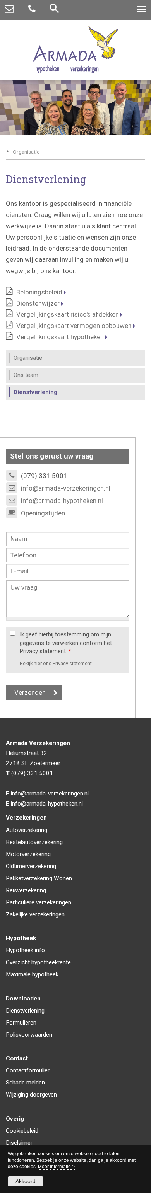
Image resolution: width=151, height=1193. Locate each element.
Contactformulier (28, 1070)
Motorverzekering (28, 854)
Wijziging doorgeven (31, 1094)
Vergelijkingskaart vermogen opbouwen (74, 325)
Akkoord (25, 1181)
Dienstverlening (25, 1010)
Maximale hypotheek (32, 974)
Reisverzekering (26, 890)
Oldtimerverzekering (31, 866)
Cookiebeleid (22, 1130)
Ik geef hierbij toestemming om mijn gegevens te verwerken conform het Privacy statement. (66, 643)
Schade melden (25, 1082)
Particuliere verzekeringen (38, 902)
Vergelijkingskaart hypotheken (60, 337)
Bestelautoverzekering (34, 842)
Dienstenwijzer (38, 303)
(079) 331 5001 (32, 773)
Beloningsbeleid (39, 292)
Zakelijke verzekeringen (35, 914)
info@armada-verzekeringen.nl (65, 488)
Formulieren (21, 1022)
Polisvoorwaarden (29, 1034)
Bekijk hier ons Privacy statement (56, 663)
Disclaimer (19, 1142)
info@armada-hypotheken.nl (62, 501)
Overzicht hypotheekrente (38, 962)
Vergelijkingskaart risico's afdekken (67, 314)
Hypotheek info (25, 950)
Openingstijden (43, 513)
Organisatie (26, 152)
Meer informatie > (56, 1166)
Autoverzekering (26, 830)
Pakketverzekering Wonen (39, 878)
